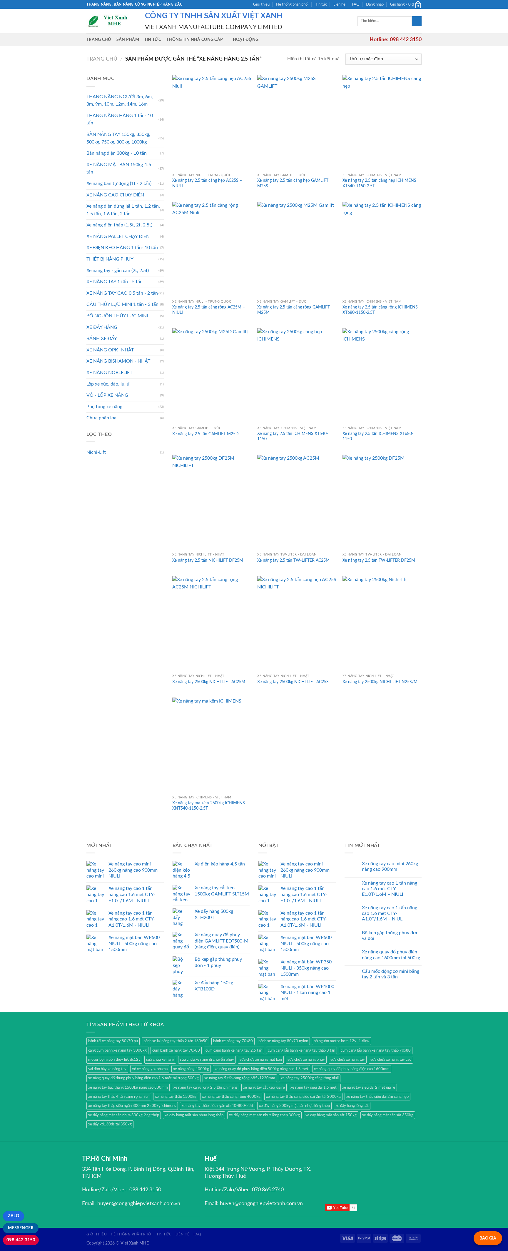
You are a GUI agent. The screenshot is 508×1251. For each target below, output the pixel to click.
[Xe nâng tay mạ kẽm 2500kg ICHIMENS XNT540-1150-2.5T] (212, 745)
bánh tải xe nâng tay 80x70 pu (113, 1041)
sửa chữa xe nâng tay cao (390, 1059)
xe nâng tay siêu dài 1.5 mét (313, 1087)
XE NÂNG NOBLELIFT (109, 372)
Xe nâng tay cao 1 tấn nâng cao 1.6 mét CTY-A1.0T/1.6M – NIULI (389, 913)
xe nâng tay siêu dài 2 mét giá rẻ (368, 1087)
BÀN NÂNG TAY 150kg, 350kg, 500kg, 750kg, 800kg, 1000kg (118, 138)
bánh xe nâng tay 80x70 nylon (283, 1041)
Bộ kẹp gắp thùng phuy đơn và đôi (390, 935)
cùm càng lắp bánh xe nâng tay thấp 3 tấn (301, 1050)
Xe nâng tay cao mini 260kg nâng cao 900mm (390, 866)
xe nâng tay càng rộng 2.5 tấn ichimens (205, 1087)
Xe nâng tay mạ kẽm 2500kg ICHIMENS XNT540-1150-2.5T (208, 806)
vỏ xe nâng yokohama (150, 1069)
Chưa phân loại (102, 418)
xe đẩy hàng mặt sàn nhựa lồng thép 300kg (264, 1115)
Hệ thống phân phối (292, 4)
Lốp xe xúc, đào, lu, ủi (108, 384)
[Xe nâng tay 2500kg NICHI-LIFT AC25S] (297, 623)
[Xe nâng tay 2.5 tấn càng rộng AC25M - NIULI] (212, 249)
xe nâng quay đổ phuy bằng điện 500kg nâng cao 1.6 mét (261, 1069)
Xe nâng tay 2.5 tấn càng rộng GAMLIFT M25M (293, 310)
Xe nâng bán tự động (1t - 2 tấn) (118, 183)
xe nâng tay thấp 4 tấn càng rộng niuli (118, 1096)
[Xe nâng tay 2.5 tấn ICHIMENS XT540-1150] (297, 375)
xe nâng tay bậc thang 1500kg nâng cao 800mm (128, 1087)
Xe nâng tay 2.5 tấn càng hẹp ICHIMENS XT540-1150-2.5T (379, 183)
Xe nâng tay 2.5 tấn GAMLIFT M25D (205, 434)
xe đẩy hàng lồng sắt (352, 1105)
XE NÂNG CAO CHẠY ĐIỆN (115, 195)
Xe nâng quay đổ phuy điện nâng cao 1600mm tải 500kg (391, 955)
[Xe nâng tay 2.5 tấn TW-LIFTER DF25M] (382, 502)
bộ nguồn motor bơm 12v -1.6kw (341, 1041)
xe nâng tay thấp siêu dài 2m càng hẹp (377, 1096)
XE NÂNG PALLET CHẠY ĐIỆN (118, 236)
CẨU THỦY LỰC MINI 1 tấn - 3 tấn (122, 304)
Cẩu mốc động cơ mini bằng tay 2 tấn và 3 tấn (390, 974)
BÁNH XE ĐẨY (101, 338)
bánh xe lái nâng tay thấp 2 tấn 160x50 (175, 1041)
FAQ (355, 4)
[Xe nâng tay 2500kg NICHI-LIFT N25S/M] (382, 623)
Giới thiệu (261, 4)
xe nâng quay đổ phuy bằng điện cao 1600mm (352, 1069)
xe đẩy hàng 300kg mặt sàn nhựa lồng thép (294, 1105)
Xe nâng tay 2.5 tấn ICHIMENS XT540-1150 (292, 436)
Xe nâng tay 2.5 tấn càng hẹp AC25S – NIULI (207, 183)
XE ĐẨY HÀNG (101, 327)
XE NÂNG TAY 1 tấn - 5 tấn (114, 281)
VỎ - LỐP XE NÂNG (107, 395)
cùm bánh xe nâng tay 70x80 (176, 1050)
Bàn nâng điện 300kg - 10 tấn (116, 153)
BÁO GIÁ (487, 1238)
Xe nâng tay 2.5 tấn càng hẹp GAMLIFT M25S (292, 183)
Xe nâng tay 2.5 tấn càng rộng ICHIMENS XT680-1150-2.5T (380, 310)
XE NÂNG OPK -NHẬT (110, 350)
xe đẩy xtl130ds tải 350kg (110, 1124)
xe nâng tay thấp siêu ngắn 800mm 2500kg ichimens (132, 1105)
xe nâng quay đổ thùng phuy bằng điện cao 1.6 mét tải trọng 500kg (143, 1078)
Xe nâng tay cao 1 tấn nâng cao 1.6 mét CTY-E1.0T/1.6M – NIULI (389, 889)
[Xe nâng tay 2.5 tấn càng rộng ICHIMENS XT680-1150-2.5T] (382, 249)
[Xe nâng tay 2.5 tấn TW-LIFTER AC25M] (297, 502)
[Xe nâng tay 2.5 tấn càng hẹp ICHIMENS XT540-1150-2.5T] (382, 122)
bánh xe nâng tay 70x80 (233, 1041)
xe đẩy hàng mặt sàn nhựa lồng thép (194, 1115)
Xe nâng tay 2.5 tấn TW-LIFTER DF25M (378, 560)
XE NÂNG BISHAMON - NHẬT (118, 361)
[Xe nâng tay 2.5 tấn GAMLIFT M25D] (212, 375)
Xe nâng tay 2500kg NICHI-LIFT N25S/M (379, 682)
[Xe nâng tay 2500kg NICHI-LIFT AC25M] (212, 623)
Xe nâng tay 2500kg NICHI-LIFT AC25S (293, 682)
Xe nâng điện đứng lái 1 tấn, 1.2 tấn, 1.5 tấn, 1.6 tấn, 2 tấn (123, 210)
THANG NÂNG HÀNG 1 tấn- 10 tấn (119, 119)
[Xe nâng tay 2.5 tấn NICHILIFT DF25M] (212, 502)
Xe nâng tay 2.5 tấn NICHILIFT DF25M (207, 560)
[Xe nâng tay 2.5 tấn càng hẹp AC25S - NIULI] (212, 122)
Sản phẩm (127, 39)
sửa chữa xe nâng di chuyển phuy (207, 1059)
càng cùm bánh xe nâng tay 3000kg (117, 1050)
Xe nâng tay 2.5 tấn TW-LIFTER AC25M (293, 560)
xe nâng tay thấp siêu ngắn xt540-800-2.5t (217, 1105)
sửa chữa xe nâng (160, 1059)
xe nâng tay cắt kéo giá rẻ (264, 1087)
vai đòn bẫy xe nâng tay (107, 1069)
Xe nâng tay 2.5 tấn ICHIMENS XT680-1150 (377, 436)
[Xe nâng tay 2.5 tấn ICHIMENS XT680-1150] (382, 375)
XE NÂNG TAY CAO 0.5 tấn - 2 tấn (122, 293)
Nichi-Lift (96, 452)
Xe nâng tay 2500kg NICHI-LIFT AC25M (208, 682)
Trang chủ (98, 39)
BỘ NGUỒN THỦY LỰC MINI (117, 315)
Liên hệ (339, 4)
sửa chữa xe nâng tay (347, 1059)
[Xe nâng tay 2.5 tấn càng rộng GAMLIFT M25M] (297, 249)
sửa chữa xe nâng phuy (306, 1059)
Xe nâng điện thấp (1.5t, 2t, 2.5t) (119, 225)
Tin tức (321, 4)
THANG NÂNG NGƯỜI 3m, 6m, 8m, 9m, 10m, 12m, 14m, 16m (119, 100)
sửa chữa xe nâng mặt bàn (261, 1059)
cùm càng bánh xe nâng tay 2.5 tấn (233, 1050)
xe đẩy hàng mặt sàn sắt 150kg (331, 1115)
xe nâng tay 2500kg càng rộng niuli (310, 1078)
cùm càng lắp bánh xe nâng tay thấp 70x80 (376, 1050)
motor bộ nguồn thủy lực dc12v (114, 1059)
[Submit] (417, 21)
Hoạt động (246, 39)
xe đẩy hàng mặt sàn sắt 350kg (387, 1115)
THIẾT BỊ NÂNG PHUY (109, 259)
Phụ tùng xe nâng (104, 406)
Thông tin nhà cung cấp (194, 39)
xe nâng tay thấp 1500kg (175, 1096)
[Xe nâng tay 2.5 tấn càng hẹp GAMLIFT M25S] (297, 122)
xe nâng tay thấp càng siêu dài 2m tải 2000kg (303, 1096)
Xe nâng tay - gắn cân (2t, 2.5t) (117, 270)
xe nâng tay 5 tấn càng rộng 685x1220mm (239, 1078)
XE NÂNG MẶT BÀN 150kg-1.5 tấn (118, 168)
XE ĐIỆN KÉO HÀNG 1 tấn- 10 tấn (122, 247)
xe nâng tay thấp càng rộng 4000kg (231, 1096)
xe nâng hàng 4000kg (191, 1069)
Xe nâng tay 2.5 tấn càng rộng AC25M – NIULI (208, 310)
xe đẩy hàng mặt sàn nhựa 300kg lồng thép (123, 1115)
